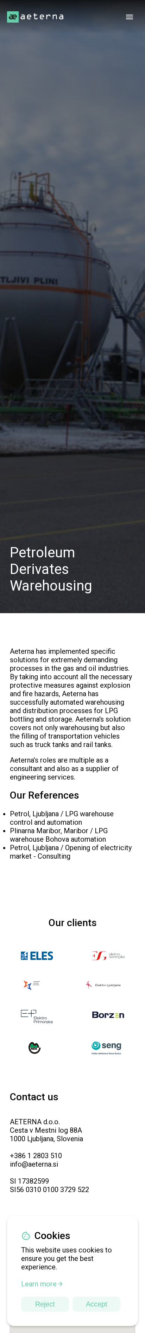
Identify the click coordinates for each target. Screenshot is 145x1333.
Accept (96, 1304)
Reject (45, 1304)
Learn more (39, 1284)
